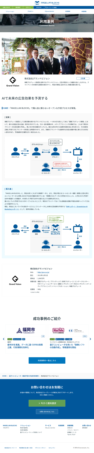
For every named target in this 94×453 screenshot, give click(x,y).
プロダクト (30, 11)
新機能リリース (71, 432)
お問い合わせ (6, 7)
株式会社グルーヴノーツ (11, 448)
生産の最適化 (24, 430)
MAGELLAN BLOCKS (10, 425)
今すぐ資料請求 (47, 403)
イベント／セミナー (73, 430)
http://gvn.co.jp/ (43, 272)
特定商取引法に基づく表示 (25, 448)
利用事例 (67, 11)
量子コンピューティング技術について (31, 432)
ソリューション (11, 11)
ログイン (28, 7)
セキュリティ (52, 448)
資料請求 (18, 7)
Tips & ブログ (71, 434)
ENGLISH (38, 7)
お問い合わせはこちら (47, 411)
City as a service (50, 427)
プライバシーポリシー (40, 448)
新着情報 (85, 11)
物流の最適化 (24, 427)
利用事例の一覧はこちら (47, 360)
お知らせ (70, 427)
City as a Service (49, 11)
